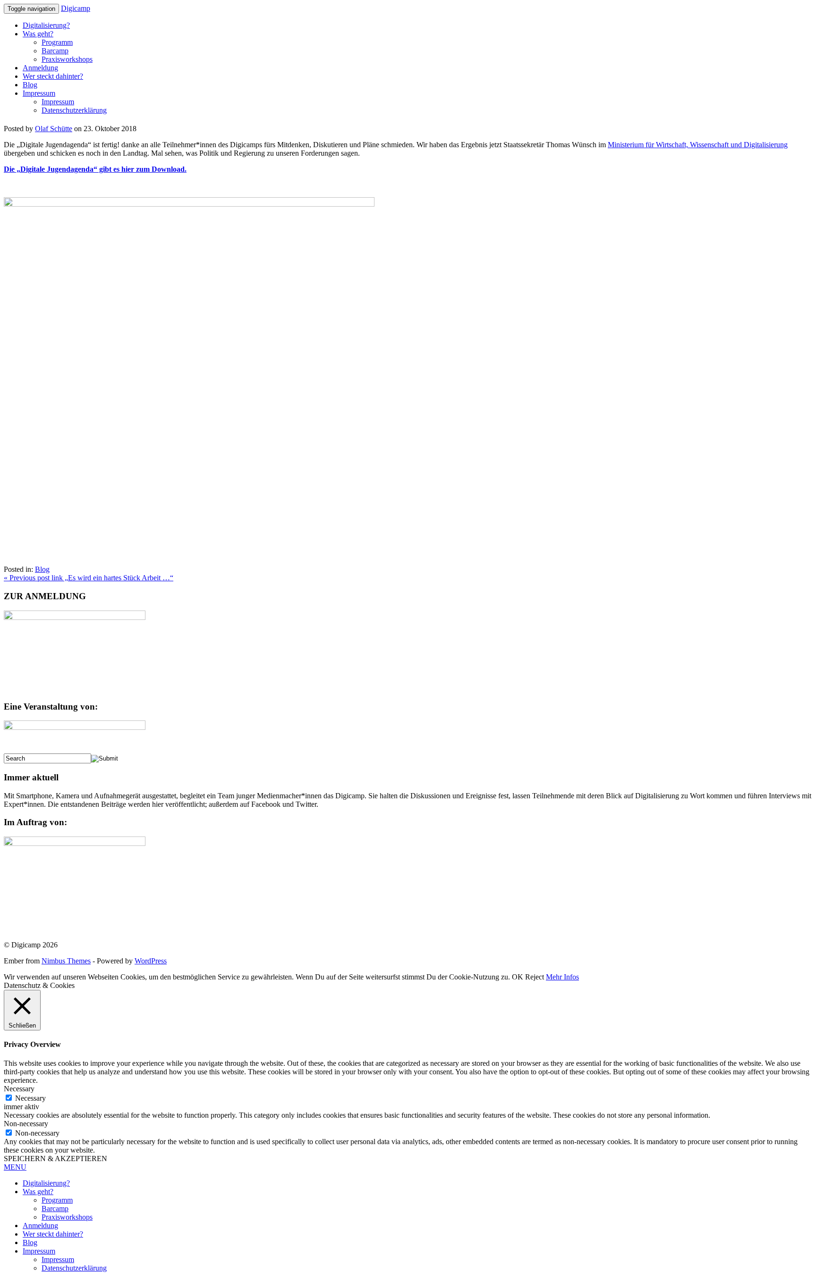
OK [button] (517, 977)
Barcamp (55, 51)
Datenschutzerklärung (74, 110)
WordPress (151, 961)
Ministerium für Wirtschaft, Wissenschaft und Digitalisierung (698, 145)
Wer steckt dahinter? (53, 76)
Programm (57, 42)
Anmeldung (40, 68)
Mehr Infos (562, 977)
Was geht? (38, 34)
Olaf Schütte (53, 129)
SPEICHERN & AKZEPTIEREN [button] (55, 1159)
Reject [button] (534, 977)
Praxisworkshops (67, 59)
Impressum (39, 93)
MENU (15, 1167)
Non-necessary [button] (26, 1124)
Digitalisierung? (46, 25)
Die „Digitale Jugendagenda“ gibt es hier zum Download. (95, 169)
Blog (30, 85)
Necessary (30, 1098)
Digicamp (75, 8)
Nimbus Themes (66, 961)
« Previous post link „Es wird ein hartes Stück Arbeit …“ (88, 578)
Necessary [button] (19, 1089)
